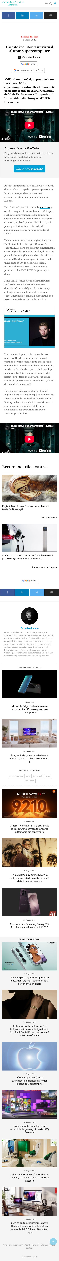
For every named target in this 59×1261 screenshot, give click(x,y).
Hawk (47, 776)
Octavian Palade (31, 57)
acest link (45, 207)
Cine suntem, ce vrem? (13, 1245)
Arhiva (52, 1245)
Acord (27, 1245)
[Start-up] (55, 2)
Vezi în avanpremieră (29, 169)
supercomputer (16, 776)
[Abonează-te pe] (28, 63)
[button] (46, 4)
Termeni (35, 1245)
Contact (29, 1248)
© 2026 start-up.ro (29, 1256)
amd (28, 776)
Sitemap (44, 1245)
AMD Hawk (29, 780)
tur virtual (37, 776)
